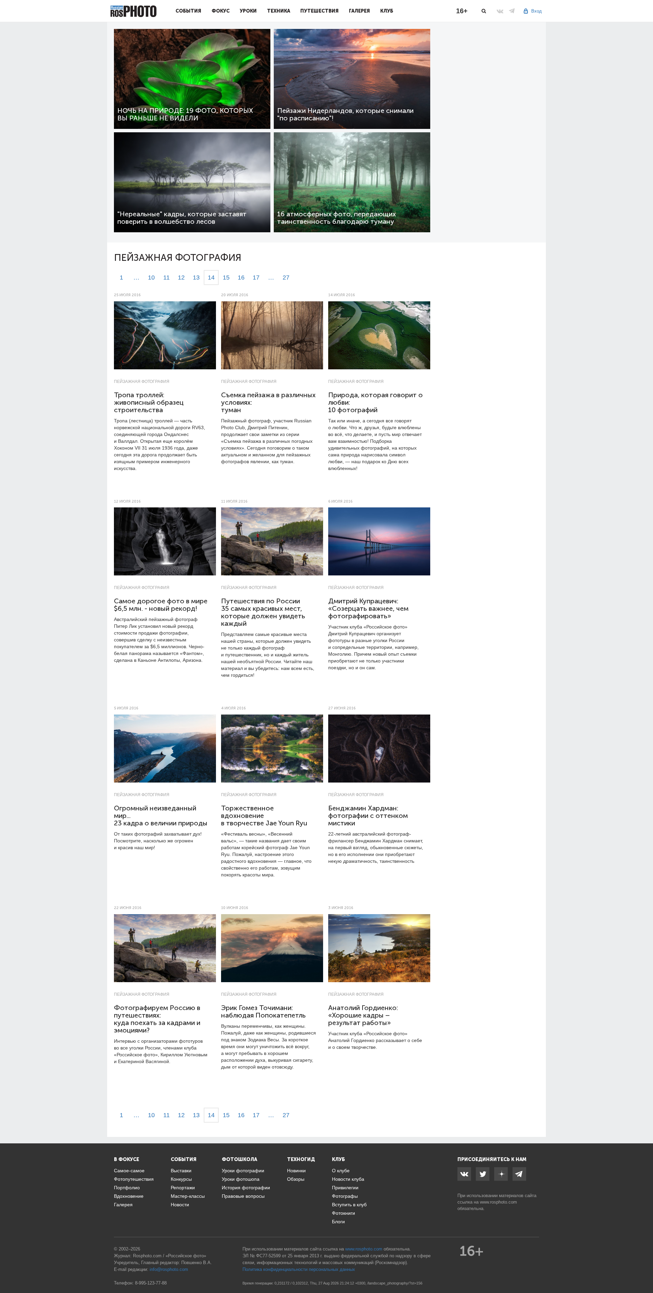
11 (166, 277)
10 (151, 277)
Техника (278, 11)
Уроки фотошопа (240, 1179)
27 (286, 277)
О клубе (341, 1170)
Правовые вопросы (243, 1196)
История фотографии (246, 1187)
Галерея (359, 11)
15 (226, 277)
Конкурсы (181, 1179)
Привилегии (345, 1187)
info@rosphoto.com (169, 1269)
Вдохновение (129, 1196)
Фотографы (345, 1196)
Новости (180, 1204)
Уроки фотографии (243, 1170)
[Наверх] (644, 1270)
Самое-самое (129, 1170)
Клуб (386, 11)
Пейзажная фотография (141, 381)
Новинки (296, 1170)
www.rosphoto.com (498, 1202)
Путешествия (319, 11)
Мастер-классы (188, 1196)
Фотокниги (343, 1213)
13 (196, 277)
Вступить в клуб (349, 1204)
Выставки (181, 1170)
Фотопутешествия (134, 1179)
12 (181, 277)
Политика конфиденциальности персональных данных (298, 1269)
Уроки (248, 11)
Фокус (221, 11)
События (188, 11)
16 (241, 277)
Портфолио (127, 1187)
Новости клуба (348, 1179)
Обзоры (295, 1179)
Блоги (338, 1221)
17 (256, 277)
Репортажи (183, 1187)
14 (211, 277)
